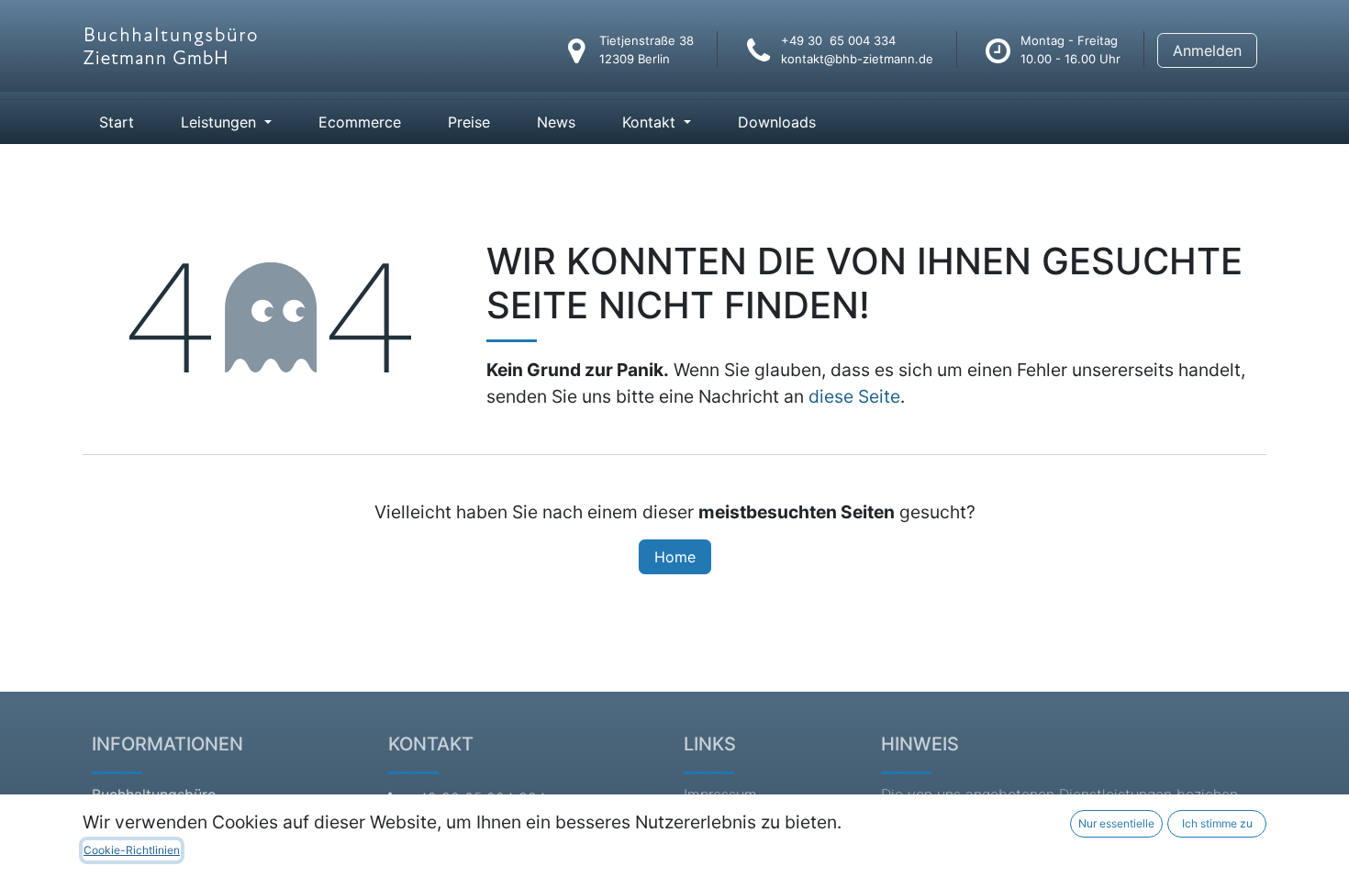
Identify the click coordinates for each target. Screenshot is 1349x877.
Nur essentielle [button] (1116, 823)
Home (675, 557)
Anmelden (1207, 50)
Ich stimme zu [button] (1217, 823)
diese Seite (854, 396)
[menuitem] (116, 122)
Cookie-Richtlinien (132, 850)
